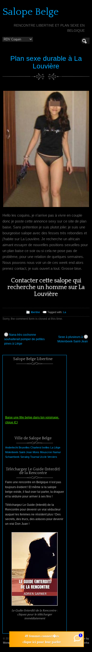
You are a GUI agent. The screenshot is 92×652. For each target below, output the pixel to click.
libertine (35, 312)
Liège (57, 447)
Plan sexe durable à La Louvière (46, 62)
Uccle (43, 456)
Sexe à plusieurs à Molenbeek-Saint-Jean (72, 339)
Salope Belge (30, 11)
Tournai (34, 456)
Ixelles (46, 447)
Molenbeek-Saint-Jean (18, 452)
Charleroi (35, 447)
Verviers (52, 456)
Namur (57, 452)
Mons (36, 452)
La (64, 312)
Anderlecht (11, 447)
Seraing (24, 456)
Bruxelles (24, 447)
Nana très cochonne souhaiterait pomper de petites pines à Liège (24, 339)
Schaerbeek (12, 456)
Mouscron (46, 452)
